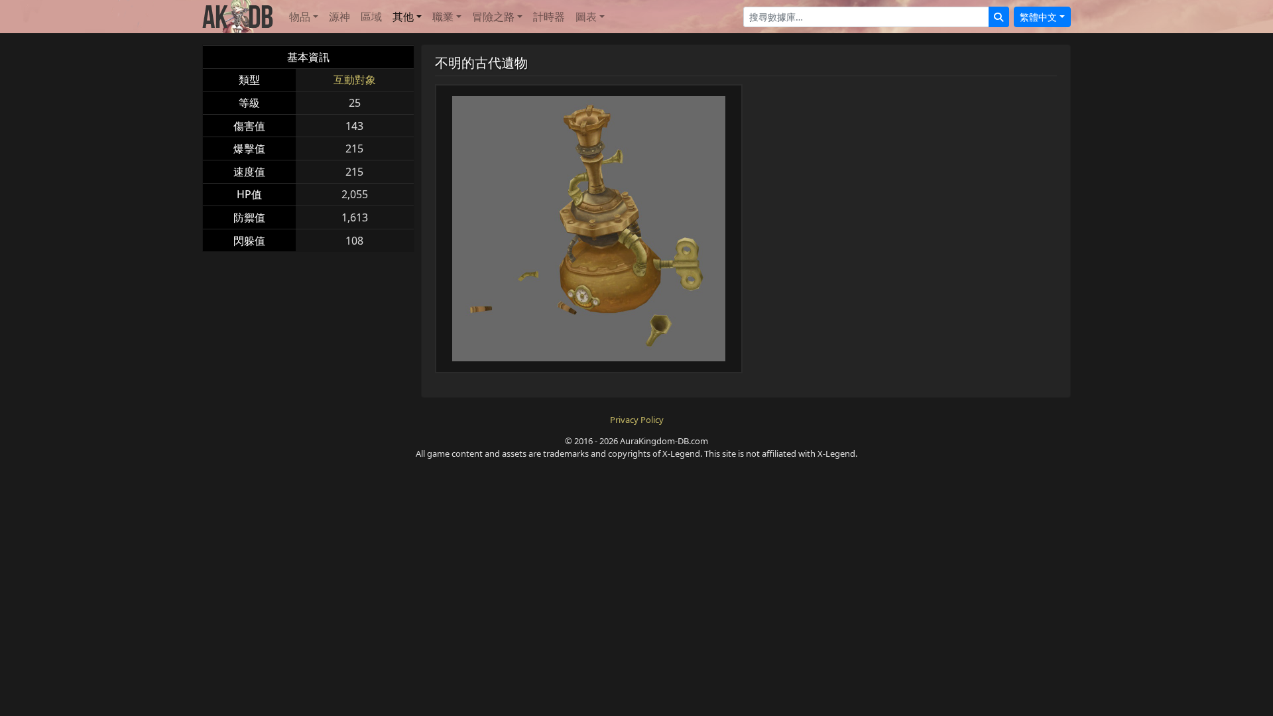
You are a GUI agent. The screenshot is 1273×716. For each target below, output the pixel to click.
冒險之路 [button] (493, 16)
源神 (339, 16)
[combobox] (866, 17)
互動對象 (354, 79)
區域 (371, 16)
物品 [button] (299, 16)
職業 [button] (443, 16)
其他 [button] (403, 16)
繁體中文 (1038, 17)
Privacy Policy (637, 420)
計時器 (549, 16)
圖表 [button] (586, 16)
